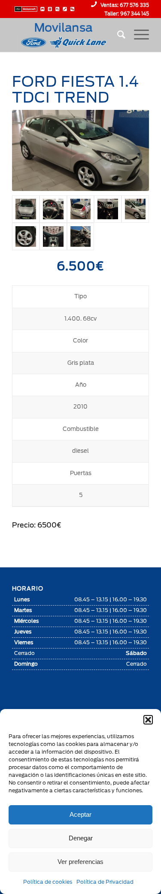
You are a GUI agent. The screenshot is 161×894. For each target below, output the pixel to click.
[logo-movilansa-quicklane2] (67, 35)
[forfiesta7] (135, 209)
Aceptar (80, 814)
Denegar (81, 838)
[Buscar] (117, 35)
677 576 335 (134, 5)
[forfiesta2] (108, 209)
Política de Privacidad (105, 882)
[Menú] (137, 35)
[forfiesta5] (80, 209)
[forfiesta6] (53, 236)
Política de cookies (47, 882)
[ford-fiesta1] (25, 236)
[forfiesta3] (25, 209)
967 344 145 (134, 14)
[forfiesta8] (80, 236)
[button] (148, 719)
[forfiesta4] (53, 209)
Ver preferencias (80, 861)
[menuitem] (117, 35)
